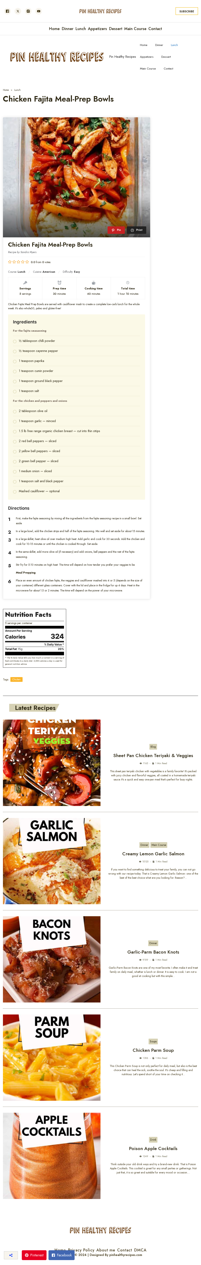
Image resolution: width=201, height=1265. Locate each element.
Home (143, 45)
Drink (153, 1140)
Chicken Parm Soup (153, 1050)
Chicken (16, 679)
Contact (168, 68)
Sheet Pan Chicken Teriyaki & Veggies (153, 755)
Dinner (159, 45)
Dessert (166, 57)
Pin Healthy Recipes (122, 56)
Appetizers (146, 57)
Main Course (148, 68)
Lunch (174, 45)
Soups (153, 1041)
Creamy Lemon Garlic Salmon (153, 853)
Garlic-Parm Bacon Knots (153, 951)
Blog (153, 747)
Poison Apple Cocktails (153, 1148)
